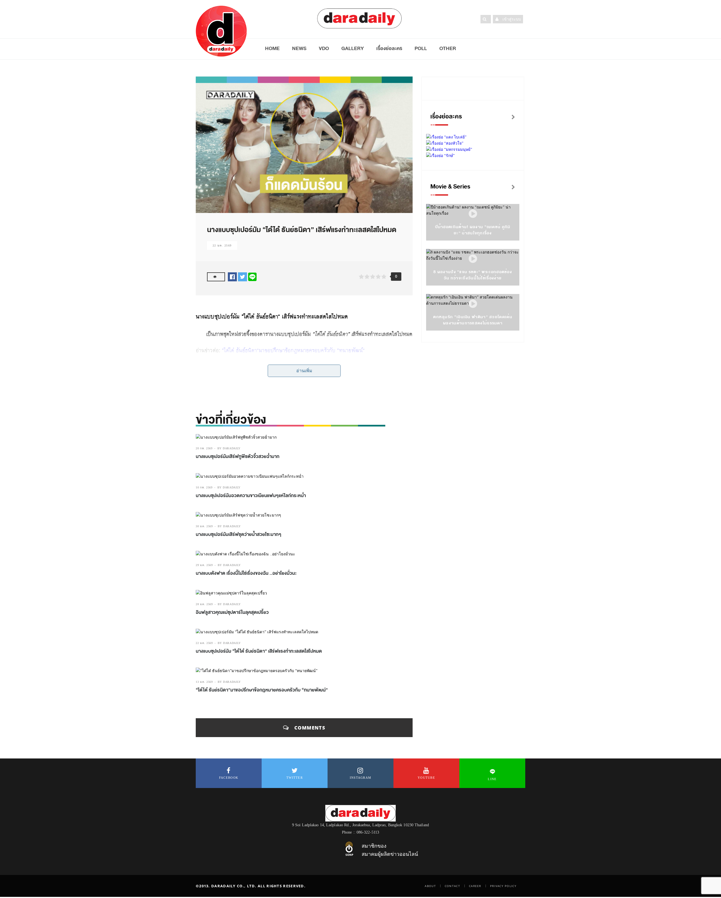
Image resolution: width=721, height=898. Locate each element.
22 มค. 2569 (222, 245)
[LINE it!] (252, 277)
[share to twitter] (242, 277)
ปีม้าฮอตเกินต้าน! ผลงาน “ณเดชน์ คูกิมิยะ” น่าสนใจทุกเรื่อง (473, 230)
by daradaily (229, 448)
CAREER (475, 885)
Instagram (360, 777)
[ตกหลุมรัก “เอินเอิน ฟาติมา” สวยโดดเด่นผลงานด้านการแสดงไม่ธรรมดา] (473, 303)
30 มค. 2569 (204, 526)
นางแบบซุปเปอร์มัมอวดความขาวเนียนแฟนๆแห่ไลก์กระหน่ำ (251, 496)
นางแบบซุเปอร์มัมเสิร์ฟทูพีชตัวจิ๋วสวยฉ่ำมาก (237, 457)
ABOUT (430, 885)
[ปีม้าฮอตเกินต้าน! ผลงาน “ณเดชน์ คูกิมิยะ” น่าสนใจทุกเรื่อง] (473, 213)
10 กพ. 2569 (204, 487)
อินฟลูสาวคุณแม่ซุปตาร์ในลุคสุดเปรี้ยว (232, 612)
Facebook (228, 777)
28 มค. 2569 (204, 604)
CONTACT (452, 885)
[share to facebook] (232, 277)
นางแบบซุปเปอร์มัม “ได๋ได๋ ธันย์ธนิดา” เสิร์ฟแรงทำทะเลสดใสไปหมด (259, 651)
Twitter (294, 777)
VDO (324, 48)
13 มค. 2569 (204, 681)
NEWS (299, 48)
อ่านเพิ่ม (304, 370)
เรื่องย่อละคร (389, 48)
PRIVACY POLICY (503, 885)
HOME (272, 48)
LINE (492, 779)
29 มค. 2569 (204, 565)
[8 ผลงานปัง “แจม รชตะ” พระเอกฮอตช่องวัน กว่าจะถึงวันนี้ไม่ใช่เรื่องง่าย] (473, 258)
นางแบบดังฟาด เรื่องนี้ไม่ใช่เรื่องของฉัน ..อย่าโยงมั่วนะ (246, 573)
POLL (421, 48)
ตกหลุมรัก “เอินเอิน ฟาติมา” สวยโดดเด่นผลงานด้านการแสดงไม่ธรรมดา (472, 320)
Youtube (426, 777)
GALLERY (352, 48)
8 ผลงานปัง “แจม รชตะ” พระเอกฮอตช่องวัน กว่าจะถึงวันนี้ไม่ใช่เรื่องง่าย (472, 275)
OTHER (447, 48)
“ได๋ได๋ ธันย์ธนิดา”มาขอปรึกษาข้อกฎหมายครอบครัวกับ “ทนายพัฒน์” (293, 350)
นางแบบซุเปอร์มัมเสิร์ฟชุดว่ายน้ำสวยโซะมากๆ (238, 534)
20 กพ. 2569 (204, 448)
